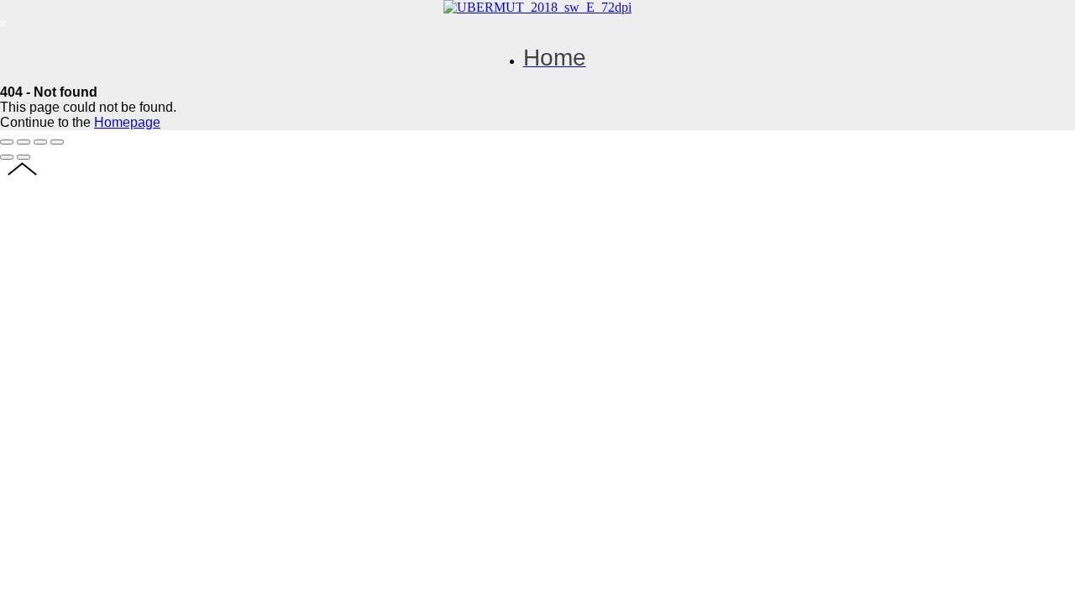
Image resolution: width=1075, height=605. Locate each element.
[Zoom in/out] (57, 142)
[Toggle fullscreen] (40, 142)
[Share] (23, 142)
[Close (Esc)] (6, 142)
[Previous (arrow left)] (6, 157)
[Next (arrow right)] (23, 157)
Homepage (127, 122)
